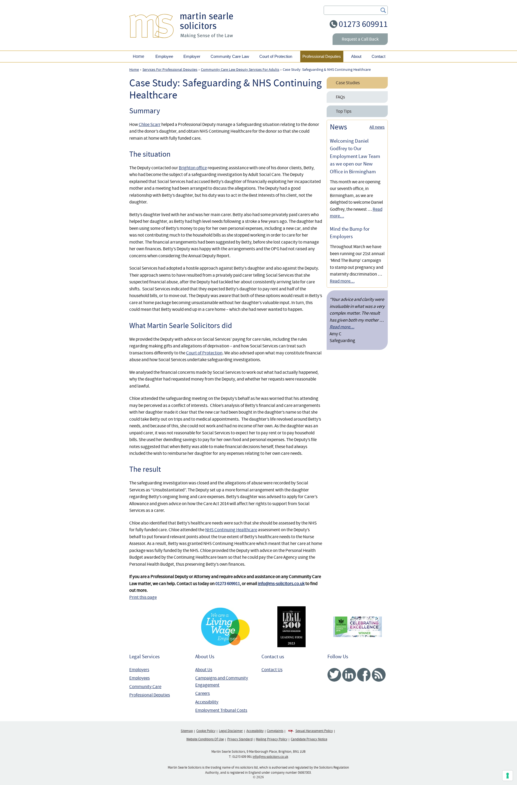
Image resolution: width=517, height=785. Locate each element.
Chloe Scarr (149, 124)
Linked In (349, 675)
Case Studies (348, 83)
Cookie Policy (205, 731)
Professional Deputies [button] (321, 56)
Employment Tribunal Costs (221, 710)
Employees (139, 678)
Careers (202, 693)
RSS (379, 675)
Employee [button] (164, 56)
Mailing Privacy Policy (271, 739)
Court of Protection (204, 353)
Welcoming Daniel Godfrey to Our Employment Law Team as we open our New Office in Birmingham (355, 156)
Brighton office (193, 168)
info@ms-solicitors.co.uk (281, 583)
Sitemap (187, 731)
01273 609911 (363, 24)
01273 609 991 (242, 757)
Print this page (143, 597)
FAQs (340, 97)
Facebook (364, 675)
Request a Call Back (360, 39)
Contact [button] (378, 56)
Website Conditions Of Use (205, 739)
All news (377, 127)
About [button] (356, 56)
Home (138, 56)
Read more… (342, 281)
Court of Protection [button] (275, 56)
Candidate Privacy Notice (309, 739)
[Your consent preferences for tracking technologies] (507, 775)
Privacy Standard (240, 739)
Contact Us (271, 670)
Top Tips (343, 111)
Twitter (334, 675)
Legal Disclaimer (231, 731)
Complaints (275, 731)
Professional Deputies (149, 695)
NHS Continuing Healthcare (231, 530)
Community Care (145, 686)
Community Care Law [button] (230, 56)
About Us (203, 670)
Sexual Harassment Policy (314, 731)
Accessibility (206, 702)
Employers (139, 670)
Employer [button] (191, 56)
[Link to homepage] (181, 25)
